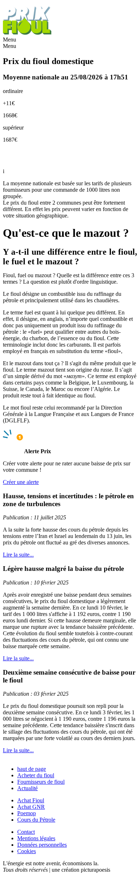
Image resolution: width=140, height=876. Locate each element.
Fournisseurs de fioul (41, 782)
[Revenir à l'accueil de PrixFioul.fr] (28, 33)
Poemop (26, 813)
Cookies (26, 851)
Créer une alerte (21, 482)
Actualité (27, 788)
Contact (26, 832)
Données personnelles (42, 845)
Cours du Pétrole (36, 820)
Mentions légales (36, 838)
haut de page (31, 769)
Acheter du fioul (35, 775)
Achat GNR (31, 807)
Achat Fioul (30, 800)
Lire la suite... (18, 555)
